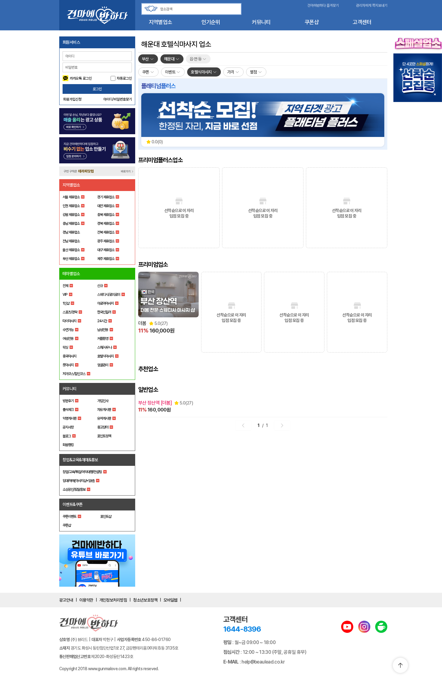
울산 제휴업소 (71, 250)
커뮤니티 (261, 22)
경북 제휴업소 (105, 223)
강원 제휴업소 (71, 215)
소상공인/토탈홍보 (74, 489)
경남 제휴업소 (71, 232)
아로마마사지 (105, 303)
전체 (65, 286)
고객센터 (362, 22)
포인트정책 (104, 436)
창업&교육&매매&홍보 (80, 459)
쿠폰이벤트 (69, 516)
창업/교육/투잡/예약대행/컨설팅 (82, 472)
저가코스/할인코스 (74, 374)
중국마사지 (69, 356)
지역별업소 (160, 22)
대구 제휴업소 (105, 250)
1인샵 (66, 303)
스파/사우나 (104, 347)
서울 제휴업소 (71, 197)
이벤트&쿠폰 (73, 504)
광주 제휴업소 (105, 241)
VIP (65, 294)
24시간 (102, 321)
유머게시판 (104, 418)
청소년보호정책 (145, 600)
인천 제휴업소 (71, 206)
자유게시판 (104, 410)
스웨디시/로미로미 (108, 294)
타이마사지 (69, 321)
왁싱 (65, 347)
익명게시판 (69, 418)
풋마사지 (68, 365)
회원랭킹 (68, 445)
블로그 (67, 436)
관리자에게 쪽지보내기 (371, 5)
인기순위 (210, 22)
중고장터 (102, 427)
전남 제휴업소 (71, 241)
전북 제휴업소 (105, 232)
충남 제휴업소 (71, 223)
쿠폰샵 (312, 22)
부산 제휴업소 (71, 259)
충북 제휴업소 (105, 215)
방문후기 (68, 401)
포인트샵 (105, 516)
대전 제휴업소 (105, 206)
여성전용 (68, 338)
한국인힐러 (104, 312)
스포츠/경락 (70, 312)
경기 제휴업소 (105, 197)
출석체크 (68, 410)
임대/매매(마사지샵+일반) (78, 481)
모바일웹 (170, 600)
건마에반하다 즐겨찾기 (323, 5)
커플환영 (102, 338)
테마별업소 (71, 273)
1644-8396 (242, 629)
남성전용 (102, 330)
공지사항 (68, 427)
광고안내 (66, 600)
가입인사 (102, 401)
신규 (100, 286)
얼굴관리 (102, 365)
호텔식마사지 (105, 356)
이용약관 (86, 600)
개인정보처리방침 (113, 600)
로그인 (97, 89)
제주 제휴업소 (105, 259)
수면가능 (68, 330)
